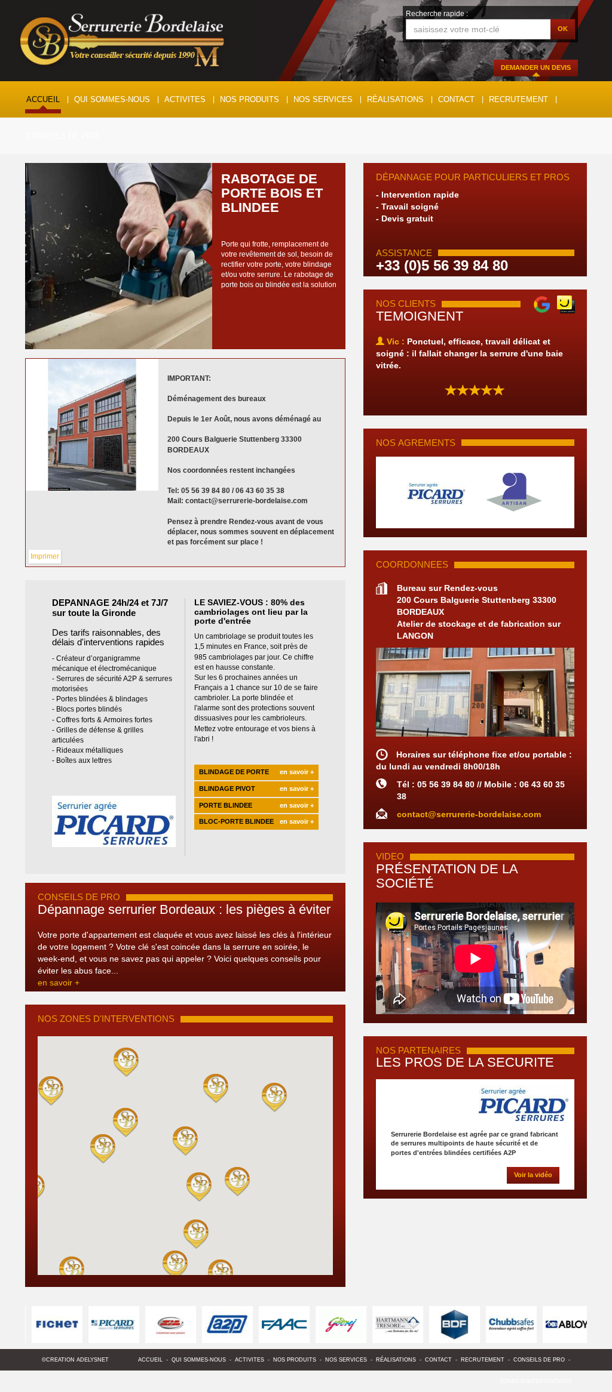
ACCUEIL (43, 99)
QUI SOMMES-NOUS (112, 99)
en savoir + (58, 982)
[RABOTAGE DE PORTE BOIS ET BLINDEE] (118, 256)
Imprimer (44, 556)
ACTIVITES (185, 99)
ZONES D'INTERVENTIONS (536, 1381)
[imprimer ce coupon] (92, 425)
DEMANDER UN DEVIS (536, 67)
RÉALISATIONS (395, 99)
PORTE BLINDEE (256, 805)
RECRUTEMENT (518, 99)
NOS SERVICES (323, 99)
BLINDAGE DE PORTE (256, 771)
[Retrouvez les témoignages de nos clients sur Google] (542, 304)
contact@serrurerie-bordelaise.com (469, 814)
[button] (185, 1140)
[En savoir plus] (475, 1103)
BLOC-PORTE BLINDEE (256, 821)
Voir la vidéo (533, 1174)
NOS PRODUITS (249, 99)
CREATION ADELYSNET (77, 1360)
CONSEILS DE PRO (62, 135)
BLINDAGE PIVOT (256, 788)
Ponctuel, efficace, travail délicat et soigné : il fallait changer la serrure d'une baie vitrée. (469, 353)
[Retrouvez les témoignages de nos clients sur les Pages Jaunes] (566, 304)
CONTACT (456, 99)
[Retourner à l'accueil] (122, 43)
